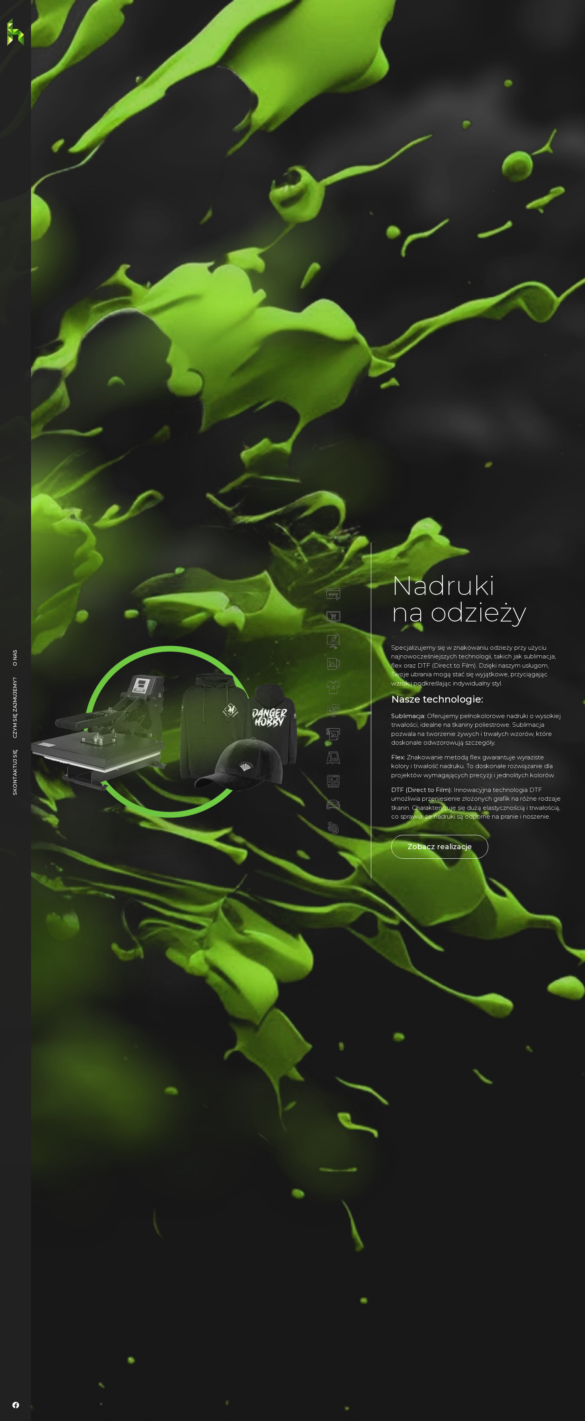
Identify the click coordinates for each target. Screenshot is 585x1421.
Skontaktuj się (15, 772)
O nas (15, 658)
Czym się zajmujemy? (15, 707)
